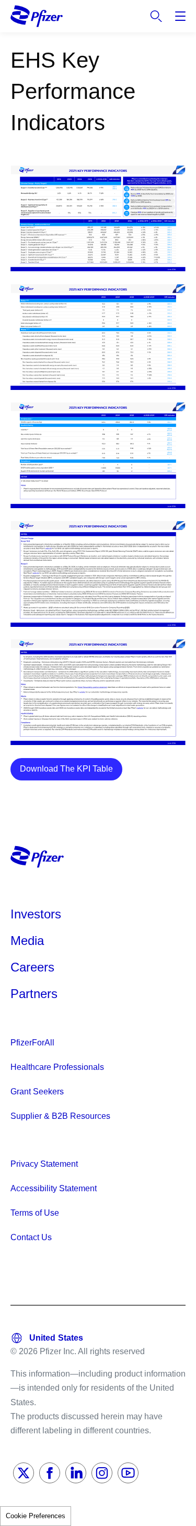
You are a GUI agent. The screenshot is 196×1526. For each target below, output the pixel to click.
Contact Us (31, 1237)
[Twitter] (23, 1472)
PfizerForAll (32, 1042)
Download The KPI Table (66, 768)
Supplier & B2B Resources (60, 1116)
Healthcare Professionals (57, 1067)
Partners (33, 994)
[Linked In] (75, 1472)
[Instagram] (101, 1472)
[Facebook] (49, 1472)
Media (27, 941)
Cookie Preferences (35, 1516)
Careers (32, 967)
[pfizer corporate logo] (36, 16)
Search (156, 16)
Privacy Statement (44, 1163)
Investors (35, 914)
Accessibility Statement (53, 1188)
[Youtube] (128, 1472)
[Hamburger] (180, 16)
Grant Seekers (37, 1091)
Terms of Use (34, 1212)
